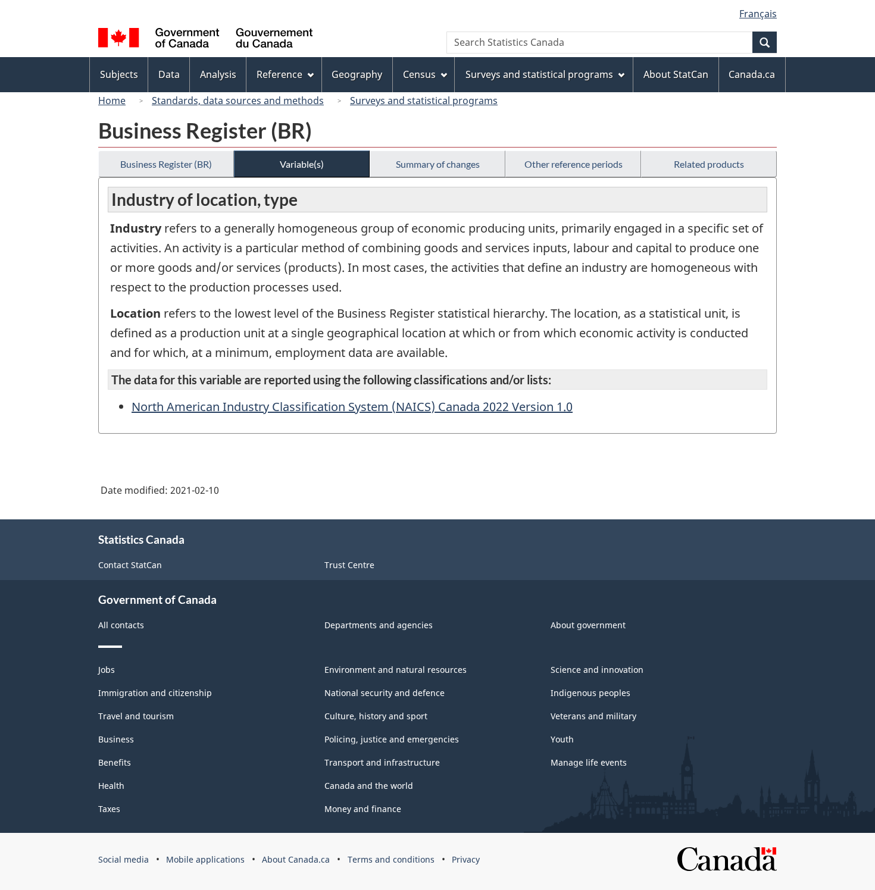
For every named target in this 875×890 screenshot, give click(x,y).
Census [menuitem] (419, 74)
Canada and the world (368, 785)
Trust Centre (349, 565)
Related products (709, 164)
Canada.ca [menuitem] (752, 74)
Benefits (114, 762)
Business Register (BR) (166, 164)
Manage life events (589, 762)
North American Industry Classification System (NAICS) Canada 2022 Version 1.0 (352, 407)
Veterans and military (593, 716)
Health (111, 785)
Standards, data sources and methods (238, 100)
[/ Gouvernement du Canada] (205, 39)
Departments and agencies (378, 625)
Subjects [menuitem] (119, 74)
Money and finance (362, 808)
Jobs (106, 669)
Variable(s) (302, 164)
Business (116, 739)
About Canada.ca (296, 859)
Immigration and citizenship (155, 692)
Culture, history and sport (375, 716)
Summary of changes (438, 164)
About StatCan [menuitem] (675, 74)
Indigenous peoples (590, 692)
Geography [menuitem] (357, 74)
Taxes (109, 808)
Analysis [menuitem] (218, 74)
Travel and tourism (136, 716)
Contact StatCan (130, 565)
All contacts (121, 625)
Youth (562, 739)
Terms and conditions (391, 859)
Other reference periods (573, 164)
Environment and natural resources (395, 669)
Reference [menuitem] (279, 74)
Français (758, 13)
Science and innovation (597, 669)
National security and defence (384, 692)
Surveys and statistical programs (424, 100)
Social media (123, 859)
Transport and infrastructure (382, 762)
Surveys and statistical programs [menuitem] (539, 74)
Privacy (466, 859)
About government (588, 625)
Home (112, 100)
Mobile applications (205, 859)
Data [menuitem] (169, 74)
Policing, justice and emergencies (391, 739)
